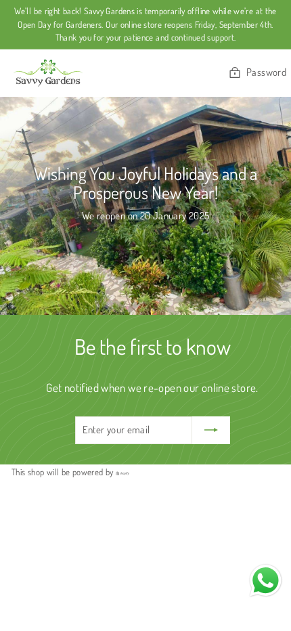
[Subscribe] (211, 430)
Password (266, 72)
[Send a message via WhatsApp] (265, 580)
